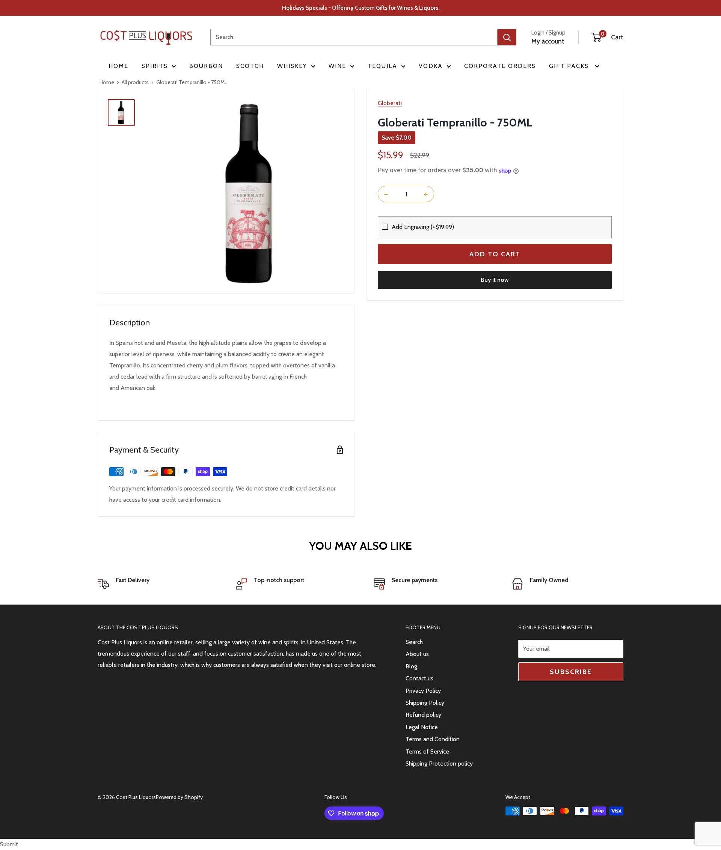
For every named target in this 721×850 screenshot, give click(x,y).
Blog (411, 666)
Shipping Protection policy (439, 763)
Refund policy (423, 714)
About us (417, 653)
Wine (337, 65)
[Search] (507, 37)
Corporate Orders (500, 65)
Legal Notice (422, 727)
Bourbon (206, 65)
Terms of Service (427, 751)
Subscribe (571, 672)
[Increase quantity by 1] (426, 194)
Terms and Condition (433, 739)
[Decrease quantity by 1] (386, 194)
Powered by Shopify (179, 797)
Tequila (382, 65)
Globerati (390, 103)
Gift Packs (570, 65)
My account (547, 41)
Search (414, 641)
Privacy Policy (423, 690)
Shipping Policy (425, 702)
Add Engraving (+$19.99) (423, 226)
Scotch (250, 65)
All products (135, 82)
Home (118, 65)
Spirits (155, 65)
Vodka (431, 65)
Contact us (419, 678)
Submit (9, 844)
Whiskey (292, 65)
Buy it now (495, 280)
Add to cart (494, 254)
